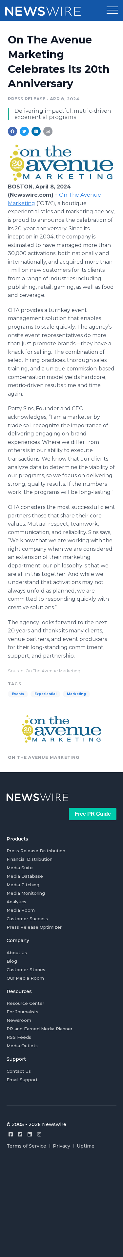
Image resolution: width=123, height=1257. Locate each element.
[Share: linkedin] (36, 131)
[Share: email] (48, 131)
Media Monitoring (26, 893)
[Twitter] (20, 1134)
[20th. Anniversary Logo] (61, 179)
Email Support (22, 1079)
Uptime (85, 1146)
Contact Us (19, 1071)
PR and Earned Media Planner (39, 1028)
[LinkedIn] (30, 1134)
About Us (17, 952)
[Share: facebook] (12, 131)
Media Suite (20, 867)
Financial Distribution (29, 859)
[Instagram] (39, 1134)
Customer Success (27, 918)
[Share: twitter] (24, 131)
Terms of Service (26, 1146)
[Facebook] (11, 1134)
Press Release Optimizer (34, 927)
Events (18, 694)
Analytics (16, 901)
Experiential (45, 694)
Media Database (25, 876)
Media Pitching (23, 884)
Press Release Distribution (36, 850)
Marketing (76, 694)
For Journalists (22, 1011)
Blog (12, 961)
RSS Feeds (19, 1037)
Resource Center (25, 1003)
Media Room (21, 910)
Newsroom (19, 1020)
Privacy (61, 1146)
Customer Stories (26, 969)
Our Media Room (25, 978)
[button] (112, 10)
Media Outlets (22, 1045)
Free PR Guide (93, 814)
